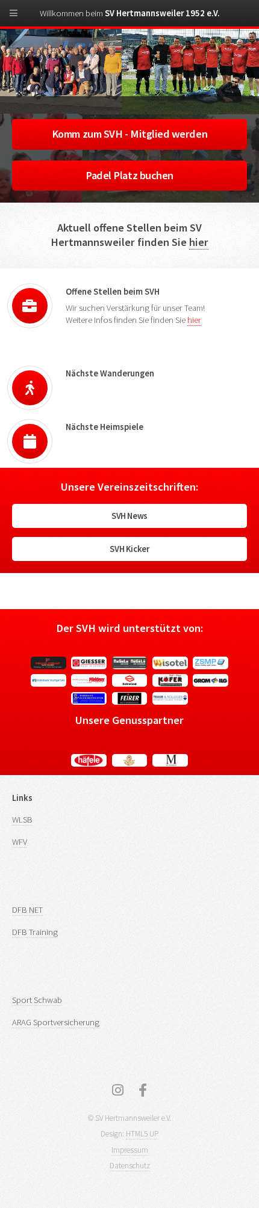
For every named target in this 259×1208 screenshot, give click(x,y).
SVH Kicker (129, 549)
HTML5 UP (142, 1134)
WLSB (22, 819)
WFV (19, 841)
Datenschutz (130, 1165)
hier (198, 242)
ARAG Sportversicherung (55, 1022)
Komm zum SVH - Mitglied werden (129, 134)
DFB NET (27, 909)
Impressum (129, 1150)
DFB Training (35, 932)
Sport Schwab (37, 1000)
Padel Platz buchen (129, 175)
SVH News (129, 515)
